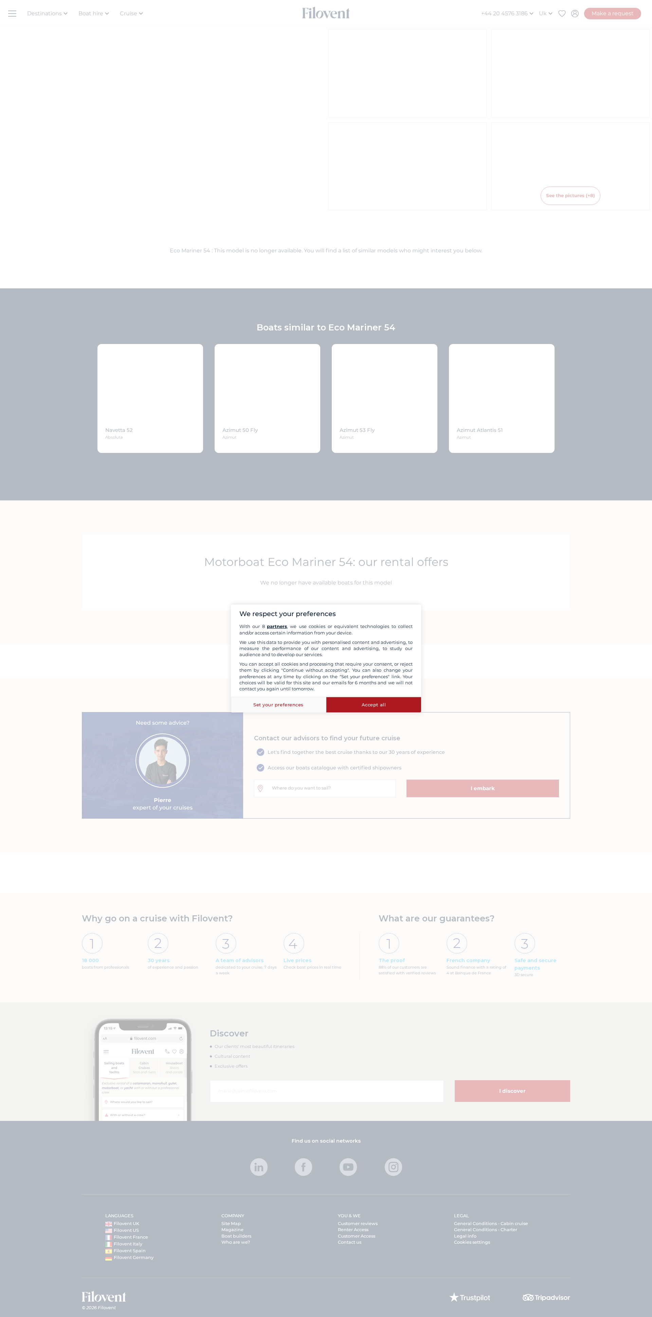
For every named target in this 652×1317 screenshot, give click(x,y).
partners (277, 626)
